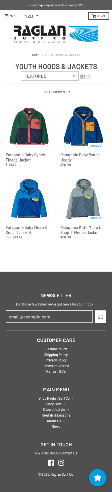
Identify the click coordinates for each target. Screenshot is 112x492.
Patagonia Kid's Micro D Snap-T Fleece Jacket (81, 230)
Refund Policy (56, 349)
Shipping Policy (56, 355)
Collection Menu (54, 92)
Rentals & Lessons (56, 415)
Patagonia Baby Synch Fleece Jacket (25, 157)
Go (100, 317)
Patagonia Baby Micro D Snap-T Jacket (26, 230)
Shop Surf (54, 404)
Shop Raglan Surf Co (54, 398)
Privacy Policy (56, 360)
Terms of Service (56, 366)
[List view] (88, 76)
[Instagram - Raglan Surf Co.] (61, 462)
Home (36, 55)
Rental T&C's (56, 371)
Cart (101, 16)
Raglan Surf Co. (62, 474)
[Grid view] (82, 76)
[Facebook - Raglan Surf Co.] (50, 462)
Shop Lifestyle (54, 409)
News (56, 426)
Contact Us (68, 453)
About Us (54, 421)
